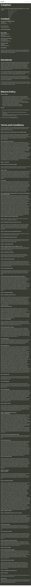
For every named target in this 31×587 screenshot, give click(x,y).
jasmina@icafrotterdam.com (5, 40)
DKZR (12, 8)
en (28, 1)
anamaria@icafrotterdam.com (6, 36)
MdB (21, 8)
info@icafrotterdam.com (14, 117)
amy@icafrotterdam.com (5, 45)
